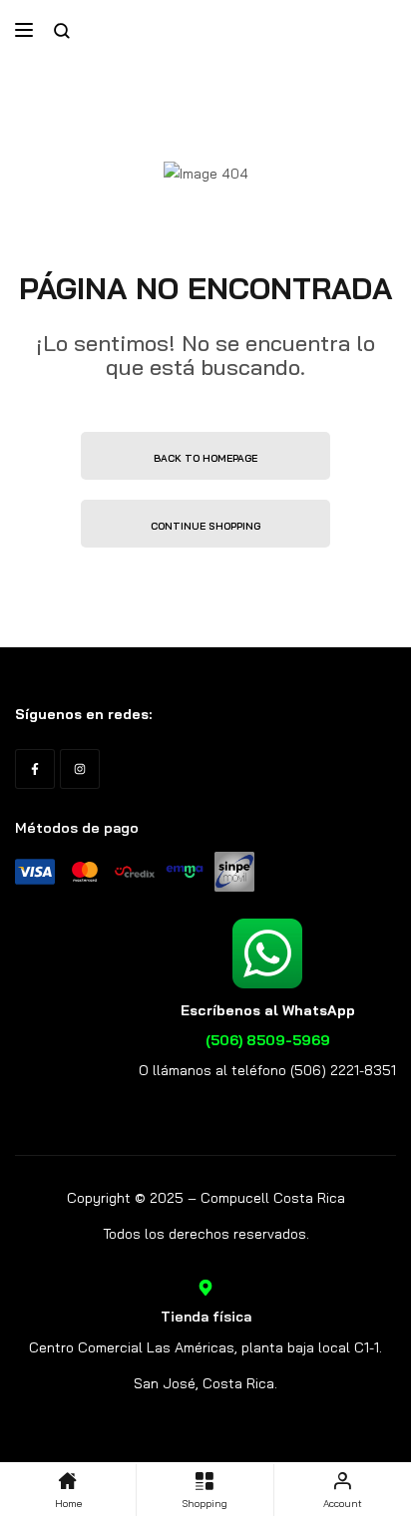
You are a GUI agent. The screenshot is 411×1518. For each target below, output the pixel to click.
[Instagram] (80, 769)
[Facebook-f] (35, 769)
